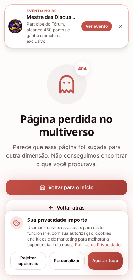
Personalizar (67, 260)
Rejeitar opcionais (28, 260)
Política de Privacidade (98, 244)
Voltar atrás (71, 208)
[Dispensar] (120, 26)
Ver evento (96, 26)
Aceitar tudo (105, 260)
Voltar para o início (71, 187)
